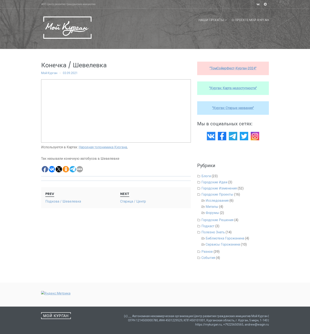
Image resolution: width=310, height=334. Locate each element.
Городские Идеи (214, 182)
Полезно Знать (213, 232)
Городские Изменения (219, 188)
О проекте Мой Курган (250, 20)
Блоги (206, 176)
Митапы (212, 207)
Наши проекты (211, 20)
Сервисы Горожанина (223, 244)
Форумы (212, 213)
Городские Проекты (217, 194)
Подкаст (207, 226)
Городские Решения (217, 220)
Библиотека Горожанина (225, 238)
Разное (207, 252)
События (208, 258)
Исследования (217, 201)
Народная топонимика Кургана (103, 147)
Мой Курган (49, 73)
